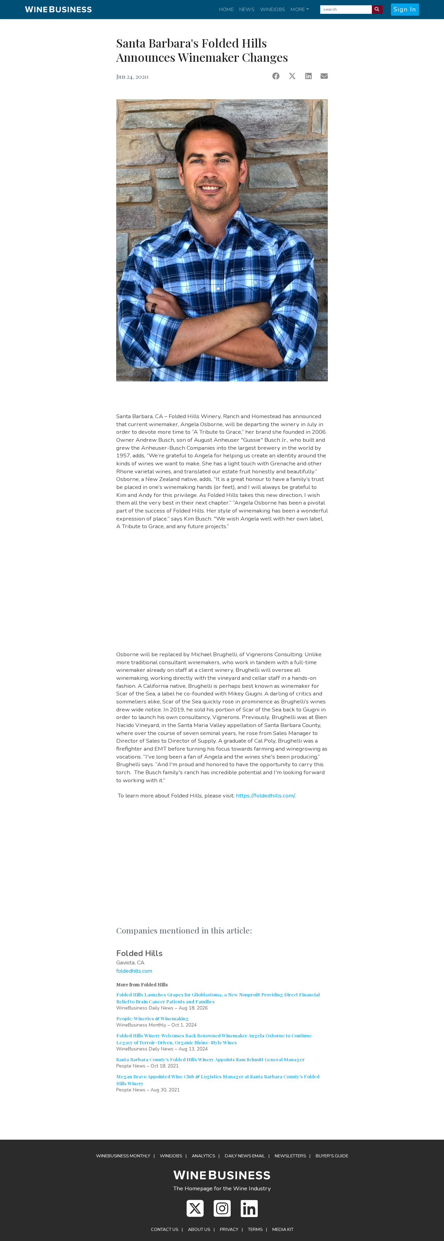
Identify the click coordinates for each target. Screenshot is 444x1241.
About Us (199, 1229)
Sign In (405, 9)
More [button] (298, 9)
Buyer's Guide (332, 1156)
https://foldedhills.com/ (265, 796)
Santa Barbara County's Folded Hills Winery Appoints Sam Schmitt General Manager (210, 1059)
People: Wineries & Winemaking (152, 1018)
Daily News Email (245, 1156)
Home (226, 9)
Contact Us (164, 1229)
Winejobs (272, 9)
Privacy (229, 1229)
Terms (255, 1229)
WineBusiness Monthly (123, 1156)
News (247, 9)
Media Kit (282, 1229)
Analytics (203, 1156)
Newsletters (290, 1156)
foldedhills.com (134, 971)
